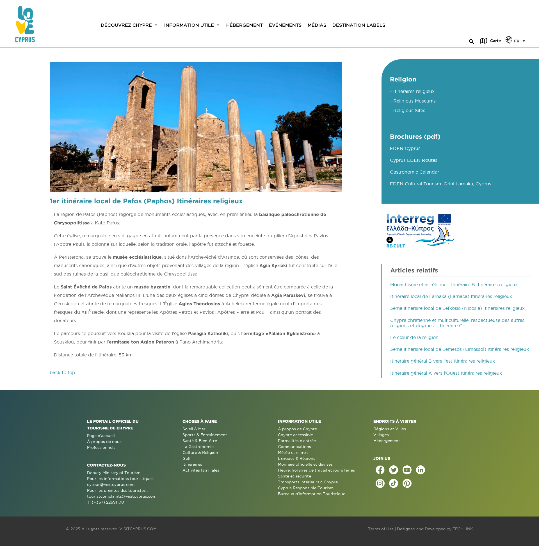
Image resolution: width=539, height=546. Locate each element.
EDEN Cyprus (405, 148)
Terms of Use (381, 529)
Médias (317, 25)
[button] (471, 40)
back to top (62, 372)
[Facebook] (380, 470)
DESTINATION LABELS (358, 25)
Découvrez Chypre (126, 25)
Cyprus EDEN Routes (413, 160)
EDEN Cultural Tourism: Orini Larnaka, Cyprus (440, 183)
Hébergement (244, 25)
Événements (285, 25)
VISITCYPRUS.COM (138, 529)
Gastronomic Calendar (414, 171)
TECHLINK (463, 529)
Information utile (189, 25)
